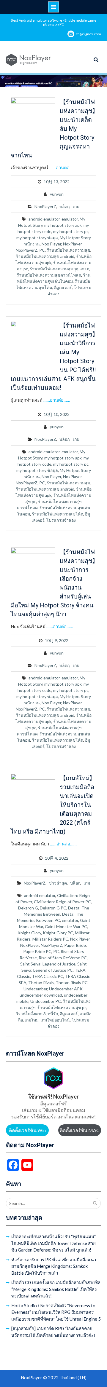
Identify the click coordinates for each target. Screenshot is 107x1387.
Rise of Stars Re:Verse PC (63, 957)
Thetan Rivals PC (72, 982)
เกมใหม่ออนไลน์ (55, 1019)
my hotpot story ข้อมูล (37, 237)
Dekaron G (28, 907)
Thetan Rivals (41, 982)
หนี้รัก (53, 1013)
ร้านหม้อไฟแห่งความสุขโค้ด (57, 513)
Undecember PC (45, 1001)
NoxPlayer (72, 243)
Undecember (35, 988)
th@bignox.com (88, 34)
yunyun (57, 194)
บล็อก (64, 206)
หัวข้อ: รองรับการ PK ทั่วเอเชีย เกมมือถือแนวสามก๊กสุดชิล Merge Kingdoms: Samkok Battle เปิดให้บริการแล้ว (53, 1266)
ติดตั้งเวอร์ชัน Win (27, 1130)
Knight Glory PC (58, 932)
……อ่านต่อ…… (62, 167)
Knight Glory (29, 932)
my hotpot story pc (71, 231)
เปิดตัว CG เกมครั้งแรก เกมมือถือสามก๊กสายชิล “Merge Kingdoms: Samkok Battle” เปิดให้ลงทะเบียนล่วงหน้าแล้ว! (55, 1289)
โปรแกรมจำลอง (61, 520)
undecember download (41, 994)
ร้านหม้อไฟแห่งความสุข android (45, 256)
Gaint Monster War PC (66, 926)
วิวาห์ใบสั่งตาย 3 (31, 1013)
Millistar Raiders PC (50, 938)
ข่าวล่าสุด (58, 882)
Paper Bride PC (37, 951)
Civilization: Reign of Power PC (62, 901)
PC (42, 250)
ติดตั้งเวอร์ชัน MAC (80, 1130)
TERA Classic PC (47, 976)
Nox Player (51, 243)
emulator (70, 218)
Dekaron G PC (53, 907)
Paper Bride (75, 945)
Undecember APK (66, 988)
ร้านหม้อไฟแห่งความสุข (68, 250)
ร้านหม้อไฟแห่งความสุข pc (61, 1007)
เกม (76, 206)
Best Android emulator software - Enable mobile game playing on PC (53, 22)
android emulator (44, 218)
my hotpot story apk (63, 225)
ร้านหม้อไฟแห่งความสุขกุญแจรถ (59, 268)
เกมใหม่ (32, 1019)
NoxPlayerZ (45, 206)
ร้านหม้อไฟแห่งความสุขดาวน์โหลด (49, 274)
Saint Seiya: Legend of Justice (47, 963)
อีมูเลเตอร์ (63, 287)
